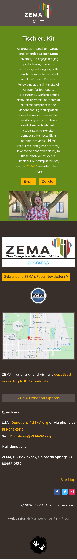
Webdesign (17, 518)
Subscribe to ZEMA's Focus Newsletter (34, 276)
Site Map (68, 479)
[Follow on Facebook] (57, 492)
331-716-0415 (12, 429)
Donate (47, 181)
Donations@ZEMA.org (29, 422)
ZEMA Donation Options (38, 398)
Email (28, 181)
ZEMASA (32, 166)
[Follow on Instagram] (72, 492)
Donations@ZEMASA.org (30, 436)
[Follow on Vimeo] (65, 492)
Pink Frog (61, 518)
